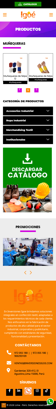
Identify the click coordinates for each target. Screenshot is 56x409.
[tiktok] (46, 392)
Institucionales (15, 139)
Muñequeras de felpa (41, 76)
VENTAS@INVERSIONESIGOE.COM (33, 363)
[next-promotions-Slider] (30, 273)
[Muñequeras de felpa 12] (15, 64)
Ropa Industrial (16, 120)
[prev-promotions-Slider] (25, 273)
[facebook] (9, 392)
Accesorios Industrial (19, 111)
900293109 (20, 356)
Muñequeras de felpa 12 (15, 77)
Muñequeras (15, 82)
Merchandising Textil (19, 130)
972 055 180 (21, 352)
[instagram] (37, 392)
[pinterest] (28, 390)
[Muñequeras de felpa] (41, 64)
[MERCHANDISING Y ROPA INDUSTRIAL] (28, 14)
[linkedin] (18, 392)
